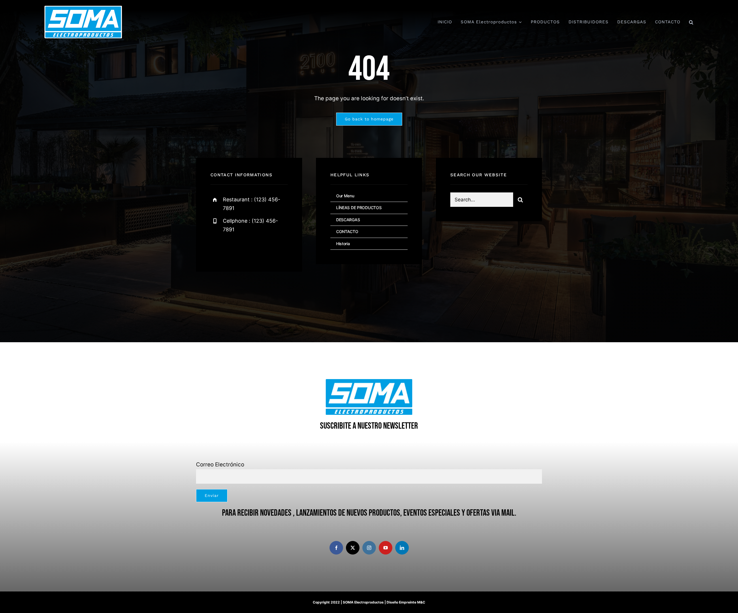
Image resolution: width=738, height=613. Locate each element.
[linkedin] (402, 548)
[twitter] (232, 248)
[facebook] (216, 248)
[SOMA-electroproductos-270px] (83, 8)
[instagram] (248, 248)
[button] (691, 22)
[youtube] (385, 548)
